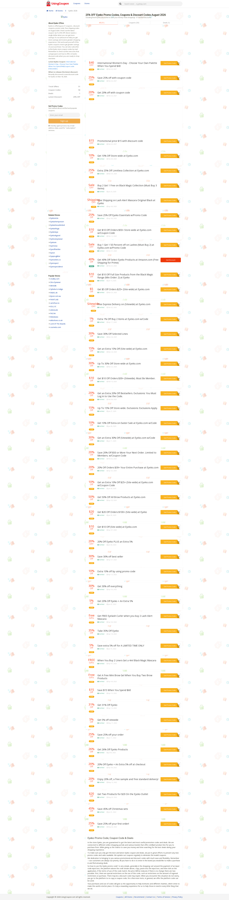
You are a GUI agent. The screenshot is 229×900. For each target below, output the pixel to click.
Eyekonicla (54, 218)
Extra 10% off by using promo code (116, 571)
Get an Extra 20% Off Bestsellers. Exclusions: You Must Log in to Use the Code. (126, 395)
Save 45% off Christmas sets (112, 808)
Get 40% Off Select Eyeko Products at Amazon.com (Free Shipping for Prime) (128, 261)
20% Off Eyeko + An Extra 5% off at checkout (121, 764)
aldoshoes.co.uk (56, 320)
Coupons (76, 3)
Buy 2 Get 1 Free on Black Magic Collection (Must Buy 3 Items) (127, 187)
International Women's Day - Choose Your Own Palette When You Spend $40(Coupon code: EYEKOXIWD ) (63, 65)
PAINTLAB (54, 299)
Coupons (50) (134, 22)
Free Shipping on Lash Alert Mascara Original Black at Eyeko (126, 202)
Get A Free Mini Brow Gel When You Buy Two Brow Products (124, 677)
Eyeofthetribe (55, 249)
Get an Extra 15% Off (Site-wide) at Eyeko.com (122, 348)
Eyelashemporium (57, 221)
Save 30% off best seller (110, 556)
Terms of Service (163, 897)
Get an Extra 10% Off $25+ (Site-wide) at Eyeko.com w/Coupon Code (125, 484)
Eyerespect (54, 263)
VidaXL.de (53, 292)
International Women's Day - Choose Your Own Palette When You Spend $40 (127, 64)
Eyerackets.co (55, 260)
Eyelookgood (55, 235)
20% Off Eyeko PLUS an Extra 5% (115, 541)
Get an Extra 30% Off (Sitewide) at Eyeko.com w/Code (126, 437)
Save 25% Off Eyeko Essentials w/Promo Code (122, 215)
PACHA (53, 313)
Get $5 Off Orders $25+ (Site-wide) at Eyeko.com (123, 289)
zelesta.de (54, 310)
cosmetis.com (55, 327)
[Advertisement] (134, 42)
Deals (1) (166, 22)
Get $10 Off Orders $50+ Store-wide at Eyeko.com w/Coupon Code (124, 231)
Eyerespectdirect (56, 266)
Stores (87, 3)
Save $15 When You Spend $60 (114, 690)
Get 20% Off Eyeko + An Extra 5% (115, 601)
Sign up (64, 120)
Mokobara (54, 317)
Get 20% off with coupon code (113, 92)
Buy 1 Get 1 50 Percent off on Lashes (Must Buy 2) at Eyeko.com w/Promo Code (125, 246)
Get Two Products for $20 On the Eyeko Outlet (122, 794)
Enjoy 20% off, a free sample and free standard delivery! (127, 779)
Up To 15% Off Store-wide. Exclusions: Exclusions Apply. (127, 408)
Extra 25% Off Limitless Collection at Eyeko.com (123, 170)
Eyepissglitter (55, 256)
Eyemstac (54, 246)
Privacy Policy (177, 897)
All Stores (59, 11)
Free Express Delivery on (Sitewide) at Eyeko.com (123, 304)
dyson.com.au (55, 296)
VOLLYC (53, 306)
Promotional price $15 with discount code (120, 141)
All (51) (101, 22)
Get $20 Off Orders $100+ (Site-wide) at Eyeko (122, 512)
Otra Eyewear (55, 282)
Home (50, 11)
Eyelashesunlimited (57, 225)
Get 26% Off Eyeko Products (112, 749)
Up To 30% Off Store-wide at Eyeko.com (119, 363)
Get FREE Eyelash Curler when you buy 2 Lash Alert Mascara (124, 617)
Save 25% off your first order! (113, 823)
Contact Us (150, 897)
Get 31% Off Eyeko (107, 705)
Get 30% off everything (109, 586)
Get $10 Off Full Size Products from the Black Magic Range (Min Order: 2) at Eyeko (125, 276)
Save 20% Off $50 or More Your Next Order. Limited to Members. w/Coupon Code (126, 454)
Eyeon (52, 253)
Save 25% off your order (110, 734)
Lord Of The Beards (57, 324)
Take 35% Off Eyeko (108, 630)
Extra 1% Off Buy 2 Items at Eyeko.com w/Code (122, 319)
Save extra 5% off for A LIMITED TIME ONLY (120, 645)
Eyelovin (53, 242)
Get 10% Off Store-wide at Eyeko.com (117, 155)
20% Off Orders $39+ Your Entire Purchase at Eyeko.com (128, 467)
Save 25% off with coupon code (114, 77)
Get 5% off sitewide (107, 719)
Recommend (139, 897)
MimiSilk (53, 286)
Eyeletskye (54, 232)
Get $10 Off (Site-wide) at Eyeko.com (117, 526)
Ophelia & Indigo (56, 289)
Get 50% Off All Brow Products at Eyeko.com (121, 497)
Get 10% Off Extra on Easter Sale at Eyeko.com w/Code (127, 423)
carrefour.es (54, 303)
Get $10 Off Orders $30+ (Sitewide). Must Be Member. (126, 378)
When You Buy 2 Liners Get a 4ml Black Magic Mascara (126, 660)
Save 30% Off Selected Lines (112, 333)
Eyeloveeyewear (56, 239)
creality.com (54, 279)
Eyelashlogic (55, 228)
